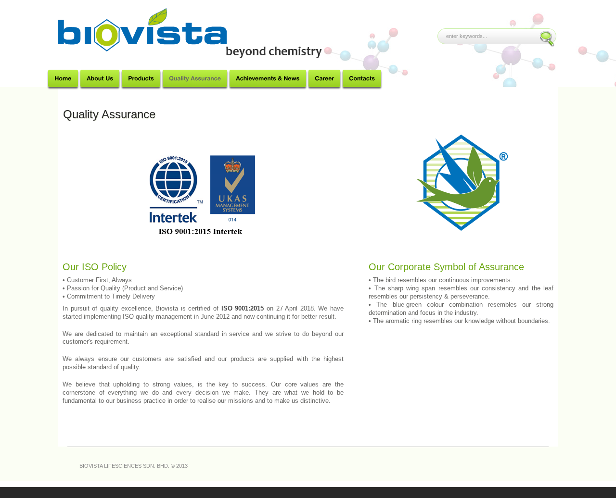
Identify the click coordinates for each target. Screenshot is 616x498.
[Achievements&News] (268, 78)
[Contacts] (362, 78)
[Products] (141, 78)
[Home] (63, 78)
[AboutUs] (100, 78)
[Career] (324, 78)
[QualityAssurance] (195, 78)
